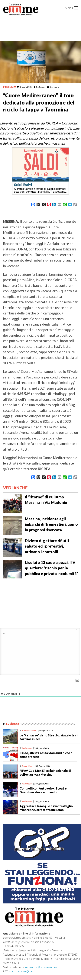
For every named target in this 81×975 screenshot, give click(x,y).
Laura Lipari (27, 766)
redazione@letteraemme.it (41, 967)
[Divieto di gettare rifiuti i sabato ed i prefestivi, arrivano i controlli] (12, 547)
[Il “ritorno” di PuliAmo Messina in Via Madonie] (12, 503)
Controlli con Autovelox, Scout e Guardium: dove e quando (43, 790)
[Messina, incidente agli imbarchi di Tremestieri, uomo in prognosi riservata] (12, 525)
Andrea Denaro (29, 730)
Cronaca (11, 87)
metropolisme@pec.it (22, 971)
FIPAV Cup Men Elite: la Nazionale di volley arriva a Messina (45, 772)
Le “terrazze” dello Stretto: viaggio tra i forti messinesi (48, 737)
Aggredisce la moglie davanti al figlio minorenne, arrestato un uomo (46, 807)
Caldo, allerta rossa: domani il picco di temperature (46, 754)
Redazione (40, 87)
